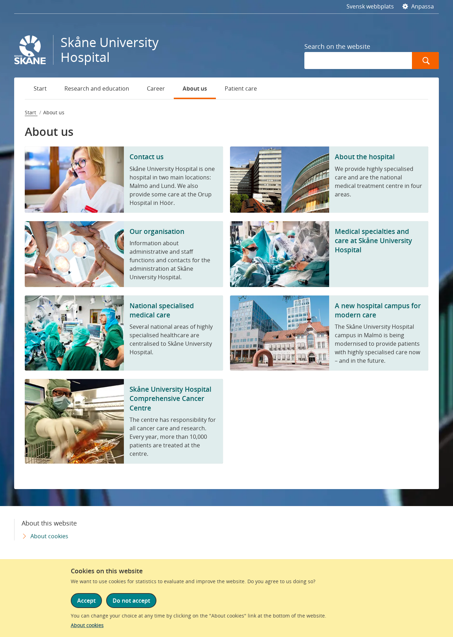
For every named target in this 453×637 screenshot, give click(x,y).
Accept (86, 600)
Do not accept (131, 600)
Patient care (241, 88)
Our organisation (157, 231)
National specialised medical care (162, 310)
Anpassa (422, 6)
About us (195, 88)
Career (156, 88)
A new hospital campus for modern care (378, 310)
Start (40, 88)
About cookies (87, 625)
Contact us (147, 156)
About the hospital (365, 156)
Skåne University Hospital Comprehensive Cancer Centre (170, 398)
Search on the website (337, 46)
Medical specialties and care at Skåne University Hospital (373, 240)
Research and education (96, 88)
